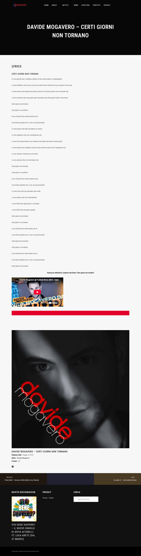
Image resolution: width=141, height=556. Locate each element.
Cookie (51, 498)
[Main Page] (70, 479)
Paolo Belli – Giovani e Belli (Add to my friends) (22, 479)
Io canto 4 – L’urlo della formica (125, 479)
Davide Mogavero (23, 458)
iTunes (70, 313)
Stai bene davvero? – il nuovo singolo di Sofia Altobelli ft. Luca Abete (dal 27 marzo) (23, 531)
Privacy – (46, 498)
